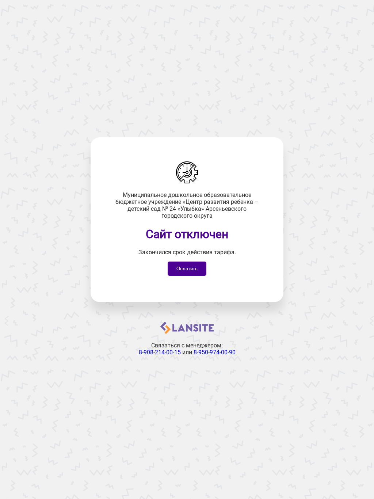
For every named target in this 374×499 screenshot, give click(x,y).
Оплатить (187, 268)
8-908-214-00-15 (160, 352)
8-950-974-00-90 (215, 352)
